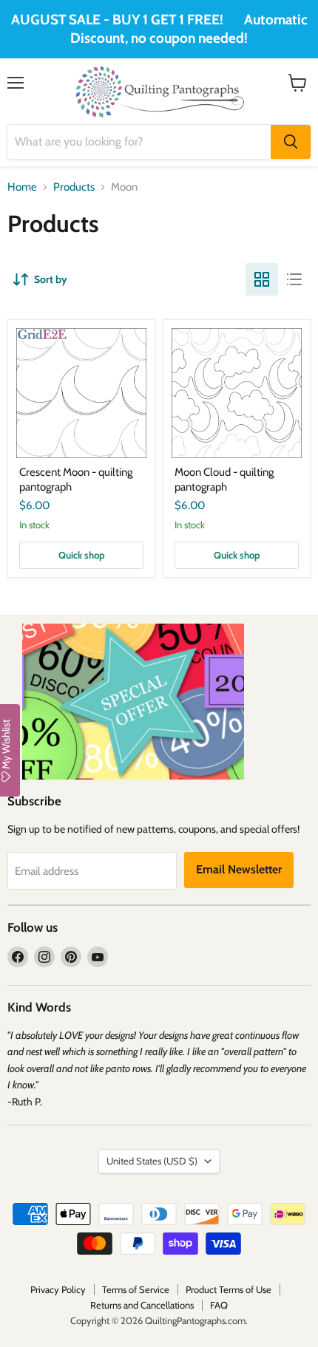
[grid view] (262, 279)
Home (22, 187)
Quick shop (81, 555)
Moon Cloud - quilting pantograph (224, 480)
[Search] (291, 142)
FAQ (219, 1305)
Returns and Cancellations (142, 1305)
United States (151, 1161)
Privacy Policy (58, 1289)
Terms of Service (135, 1289)
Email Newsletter (239, 869)
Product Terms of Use (228, 1289)
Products (74, 187)
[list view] (294, 279)
